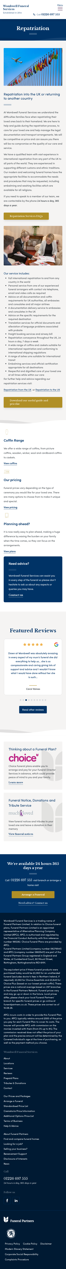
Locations (9, 1063)
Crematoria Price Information (19, 1111)
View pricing (10, 507)
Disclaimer (46, 1243)
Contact (8, 1088)
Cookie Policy (30, 1243)
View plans (10, 551)
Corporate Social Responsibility (21, 1254)
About (7, 1058)
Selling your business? (15, 1148)
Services (8, 1068)
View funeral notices (21, 834)
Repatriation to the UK (47, 389)
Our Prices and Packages (17, 1096)
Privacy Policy (12, 1243)
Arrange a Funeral (33, 894)
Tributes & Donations (15, 1083)
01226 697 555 (50, 14)
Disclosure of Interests (15, 1158)
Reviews (8, 1073)
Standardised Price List (16, 1106)
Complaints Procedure (17, 1259)
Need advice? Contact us (33, 902)
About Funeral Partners (16, 1134)
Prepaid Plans (11, 1078)
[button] (20, 700)
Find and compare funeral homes (21, 1139)
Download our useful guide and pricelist (29, 402)
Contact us (16, 595)
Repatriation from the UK (17, 389)
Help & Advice (11, 1126)
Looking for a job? (13, 1144)
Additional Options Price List (19, 1116)
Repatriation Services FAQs (26, 216)
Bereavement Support (15, 1153)
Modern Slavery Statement (19, 1249)
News (6, 1163)
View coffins (10, 463)
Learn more (16, 782)
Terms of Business (13, 1121)
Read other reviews (33, 709)
